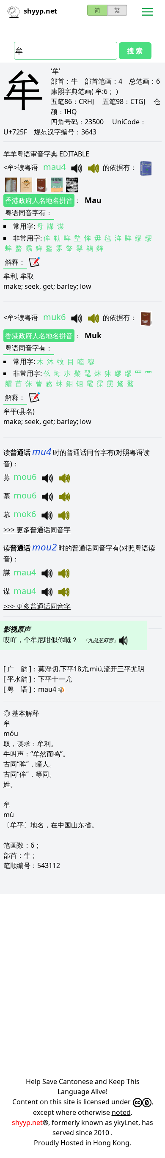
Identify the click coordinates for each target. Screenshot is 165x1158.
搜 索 (135, 50)
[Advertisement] (82, 980)
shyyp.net (27, 1122)
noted (121, 1112)
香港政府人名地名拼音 (39, 200)
